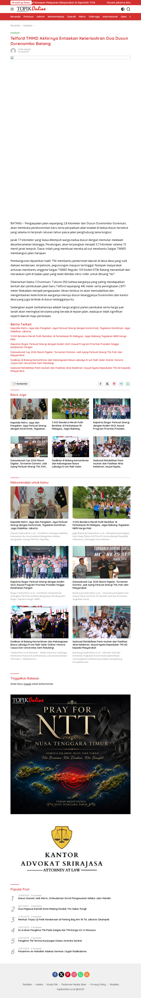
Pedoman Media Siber (74, 984)
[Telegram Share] (121, 383)
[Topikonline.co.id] (31, 9)
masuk (27, 683)
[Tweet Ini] (107, 383)
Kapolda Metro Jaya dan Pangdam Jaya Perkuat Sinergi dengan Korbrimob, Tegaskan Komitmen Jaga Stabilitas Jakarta (70, 330)
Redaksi (27, 984)
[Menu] (12, 9)
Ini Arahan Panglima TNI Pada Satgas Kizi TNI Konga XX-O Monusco (57, 930)
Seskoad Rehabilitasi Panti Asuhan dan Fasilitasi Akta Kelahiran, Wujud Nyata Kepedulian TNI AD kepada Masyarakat (70, 369)
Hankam (15, 32)
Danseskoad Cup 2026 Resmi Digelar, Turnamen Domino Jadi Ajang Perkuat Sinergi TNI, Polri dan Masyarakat (66, 354)
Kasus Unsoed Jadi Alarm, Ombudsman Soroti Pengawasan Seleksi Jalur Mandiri (64, 898)
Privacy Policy (98, 984)
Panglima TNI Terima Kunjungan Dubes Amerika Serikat (50, 940)
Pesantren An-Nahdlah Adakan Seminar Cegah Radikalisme (52, 951)
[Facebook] (55, 975)
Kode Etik (52, 984)
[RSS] (87, 975)
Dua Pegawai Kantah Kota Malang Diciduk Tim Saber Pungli (52, 908)
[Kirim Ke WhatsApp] (128, 383)
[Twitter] (61, 975)
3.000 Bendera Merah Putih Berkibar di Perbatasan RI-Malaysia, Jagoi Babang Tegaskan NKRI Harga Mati (68, 338)
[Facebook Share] (100, 383)
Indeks (39, 984)
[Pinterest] (67, 975)
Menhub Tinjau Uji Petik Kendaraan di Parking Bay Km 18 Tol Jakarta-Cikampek (63, 919)
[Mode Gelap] (123, 9)
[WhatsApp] (80, 975)
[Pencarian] (129, 9)
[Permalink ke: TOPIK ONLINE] (13, 50)
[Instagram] (74, 975)
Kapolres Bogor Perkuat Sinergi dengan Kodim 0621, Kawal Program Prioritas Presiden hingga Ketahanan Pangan (64, 346)
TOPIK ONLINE (24, 49)
